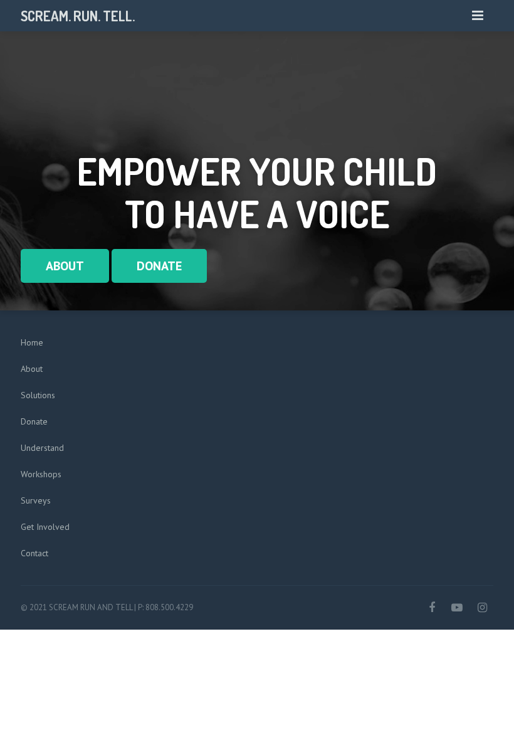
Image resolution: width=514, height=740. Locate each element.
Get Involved (45, 526)
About (32, 368)
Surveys (36, 500)
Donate (34, 421)
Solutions (38, 395)
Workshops (41, 474)
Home (32, 342)
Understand (42, 447)
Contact (34, 553)
